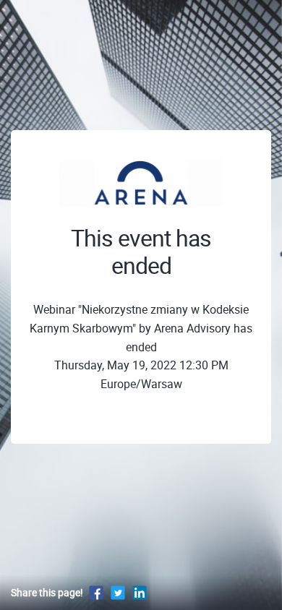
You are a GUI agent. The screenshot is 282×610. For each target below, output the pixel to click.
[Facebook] (96, 592)
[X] (118, 592)
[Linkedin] (139, 592)
